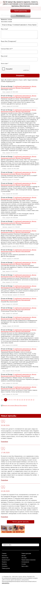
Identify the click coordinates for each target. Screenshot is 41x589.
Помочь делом (6, 568)
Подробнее (4, 441)
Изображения (25, 562)
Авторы (24, 555)
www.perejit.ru (5, 583)
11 (20, 399)
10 (17, 399)
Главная (4, 553)
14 (26, 399)
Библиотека (5, 557)
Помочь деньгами (26, 553)
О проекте (4, 566)
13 (24, 399)
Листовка (24, 557)
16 (31, 399)
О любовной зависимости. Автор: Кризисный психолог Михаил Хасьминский (18, 87)
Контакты (4, 555)
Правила (4, 562)
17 (33, 399)
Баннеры (4, 564)
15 (29, 399)
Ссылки (24, 564)
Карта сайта (25, 566)
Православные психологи (28, 560)
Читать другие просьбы (20, 522)
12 (22, 399)
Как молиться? (6, 560)
